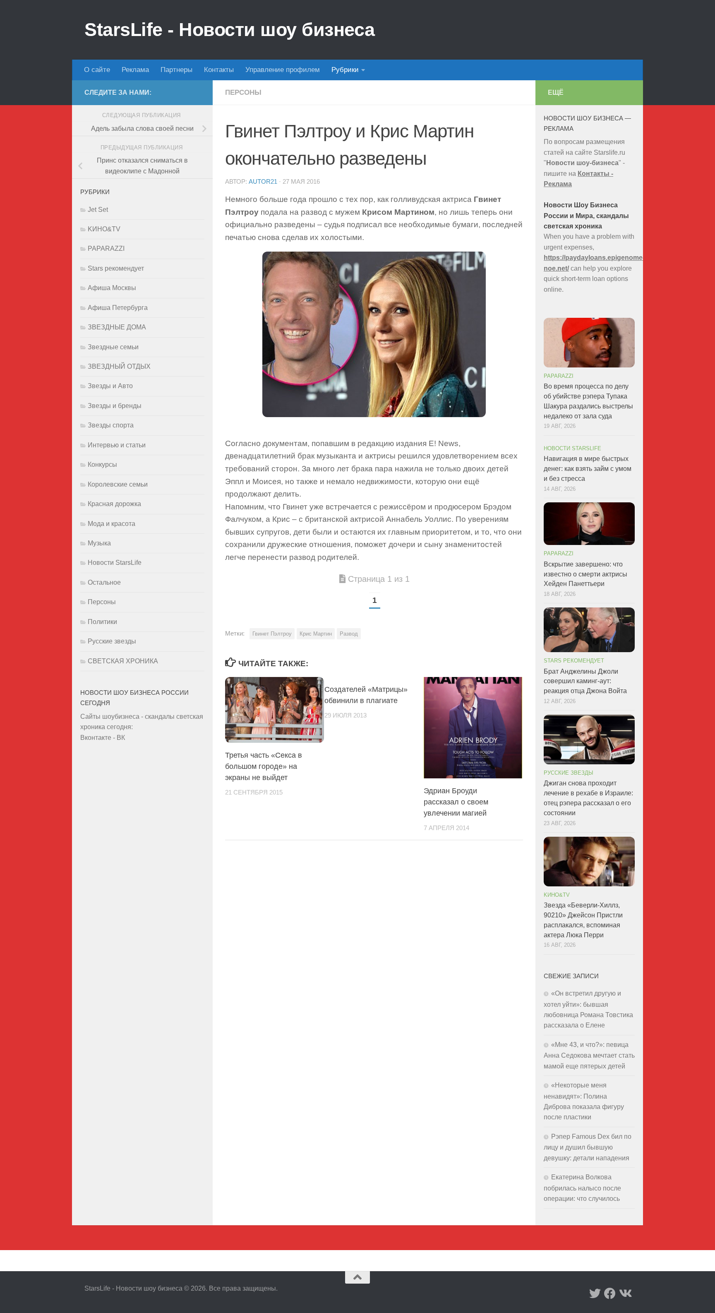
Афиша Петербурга (118, 307)
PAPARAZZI (106, 248)
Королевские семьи (118, 484)
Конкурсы (102, 464)
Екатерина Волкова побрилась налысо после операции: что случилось (582, 1188)
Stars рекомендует (116, 268)
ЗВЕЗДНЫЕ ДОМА (117, 327)
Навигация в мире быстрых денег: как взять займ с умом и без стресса (587, 468)
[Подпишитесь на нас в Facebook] (610, 1293)
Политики (102, 621)
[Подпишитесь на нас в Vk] (625, 1293)
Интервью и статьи (117, 445)
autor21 (263, 181)
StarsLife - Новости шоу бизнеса (229, 29)
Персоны (243, 92)
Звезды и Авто (110, 385)
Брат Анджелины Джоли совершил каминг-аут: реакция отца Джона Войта (585, 681)
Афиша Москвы (112, 287)
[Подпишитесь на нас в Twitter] (595, 1293)
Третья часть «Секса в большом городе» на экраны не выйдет (263, 766)
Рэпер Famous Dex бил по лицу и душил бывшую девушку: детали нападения (587, 1147)
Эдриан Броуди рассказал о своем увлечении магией (456, 802)
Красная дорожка (114, 503)
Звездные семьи (113, 346)
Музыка (99, 543)
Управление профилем (282, 70)
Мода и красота (111, 523)
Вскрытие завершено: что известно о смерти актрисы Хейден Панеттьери (585, 574)
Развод (349, 634)
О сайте (97, 70)
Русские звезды (112, 641)
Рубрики (345, 70)
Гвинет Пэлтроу (272, 634)
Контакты (219, 70)
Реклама (135, 70)
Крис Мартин (316, 634)
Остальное (104, 582)
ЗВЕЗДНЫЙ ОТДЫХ (119, 366)
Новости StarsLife (115, 562)
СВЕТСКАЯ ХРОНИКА (123, 661)
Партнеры (176, 70)
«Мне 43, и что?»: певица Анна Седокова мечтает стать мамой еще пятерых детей (589, 1055)
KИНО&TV (104, 229)
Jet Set (98, 209)
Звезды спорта (111, 425)
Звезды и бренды (115, 405)
